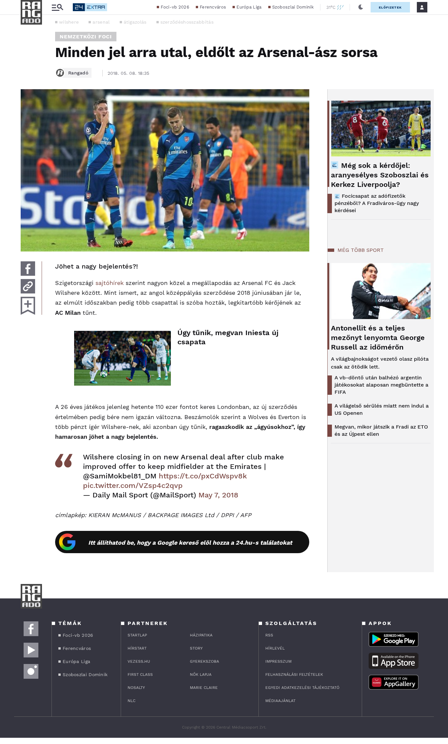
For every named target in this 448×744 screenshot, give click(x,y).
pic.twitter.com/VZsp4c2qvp (133, 485)
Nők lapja (201, 674)
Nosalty (136, 687)
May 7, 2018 (218, 495)
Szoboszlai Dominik (293, 7)
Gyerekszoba (204, 661)
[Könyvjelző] (28, 306)
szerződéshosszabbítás (187, 22)
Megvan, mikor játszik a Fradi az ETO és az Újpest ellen (381, 430)
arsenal (101, 22)
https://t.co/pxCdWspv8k (203, 476)
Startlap (137, 635)
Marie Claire (204, 687)
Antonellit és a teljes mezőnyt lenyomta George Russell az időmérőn (378, 337)
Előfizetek (390, 7)
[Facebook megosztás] (28, 268)
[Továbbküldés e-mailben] (28, 286)
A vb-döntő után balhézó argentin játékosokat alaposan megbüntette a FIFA (381, 384)
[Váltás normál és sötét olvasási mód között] (361, 7)
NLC (131, 700)
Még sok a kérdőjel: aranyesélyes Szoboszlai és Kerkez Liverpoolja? (380, 175)
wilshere (69, 22)
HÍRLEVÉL (275, 648)
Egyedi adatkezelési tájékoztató (302, 687)
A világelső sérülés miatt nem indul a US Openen (382, 409)
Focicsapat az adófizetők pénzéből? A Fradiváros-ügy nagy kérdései (377, 203)
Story (196, 648)
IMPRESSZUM (278, 661)
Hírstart (137, 648)
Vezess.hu (139, 661)
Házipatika (201, 635)
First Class (140, 674)
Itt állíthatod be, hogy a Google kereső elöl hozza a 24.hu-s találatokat (190, 542)
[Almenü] (57, 7)
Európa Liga (248, 7)
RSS (269, 635)
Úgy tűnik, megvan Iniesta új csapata (227, 337)
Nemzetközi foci (86, 36)
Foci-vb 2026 (175, 7)
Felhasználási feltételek (294, 674)
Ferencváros (213, 7)
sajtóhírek (109, 282)
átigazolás (135, 22)
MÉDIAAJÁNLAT (280, 700)
